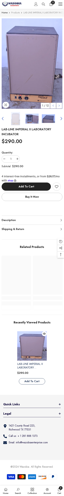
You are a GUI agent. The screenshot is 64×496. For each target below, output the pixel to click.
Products (15, 12)
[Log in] (36, 4)
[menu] (60, 4)
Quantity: (7, 152)
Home (5, 12)
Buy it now (32, 197)
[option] (32, 63)
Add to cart (26, 186)
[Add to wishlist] (57, 187)
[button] (53, 105)
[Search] (43, 4)
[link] (16, 298)
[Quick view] (44, 333)
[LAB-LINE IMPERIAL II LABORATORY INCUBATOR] (32, 346)
